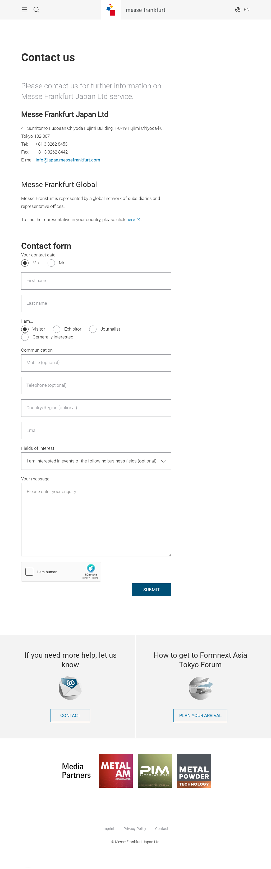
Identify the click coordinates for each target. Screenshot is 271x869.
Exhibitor (72, 329)
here (130, 219)
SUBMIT (151, 589)
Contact (70, 715)
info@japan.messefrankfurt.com (68, 160)
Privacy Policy (134, 829)
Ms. (36, 262)
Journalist (110, 329)
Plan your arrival (200, 715)
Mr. (62, 262)
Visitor (39, 329)
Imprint (108, 829)
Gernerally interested (53, 337)
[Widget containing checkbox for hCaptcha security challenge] (61, 572)
